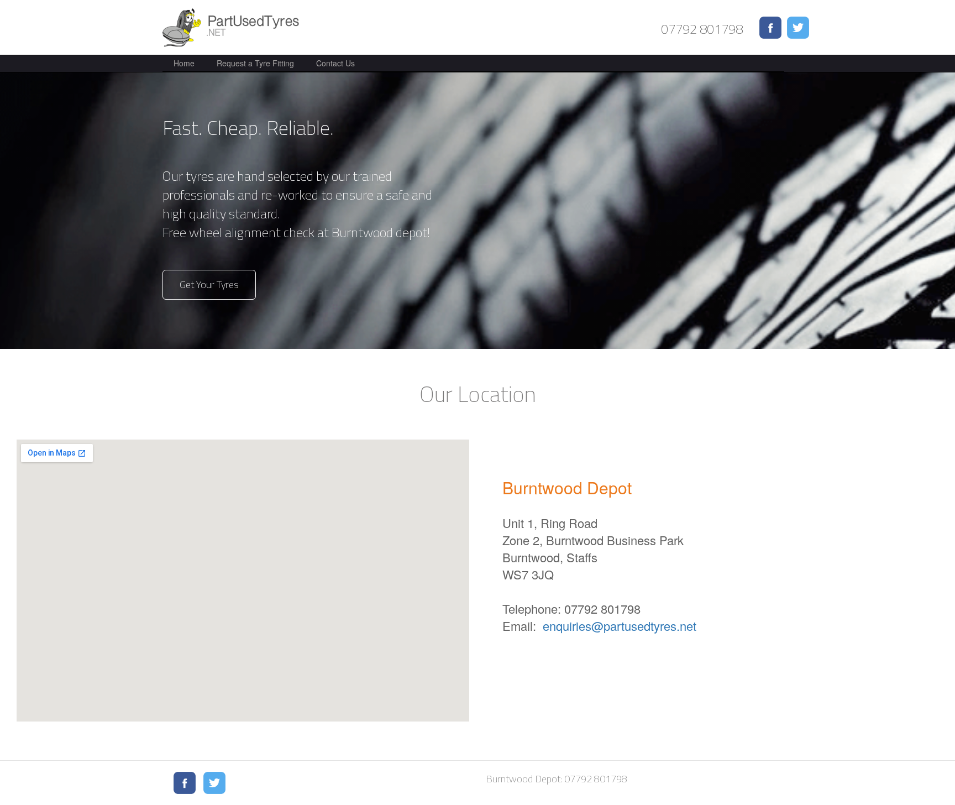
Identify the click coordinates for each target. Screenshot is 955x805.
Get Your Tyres (209, 284)
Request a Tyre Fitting (255, 63)
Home (184, 63)
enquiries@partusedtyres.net (619, 625)
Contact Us (335, 63)
